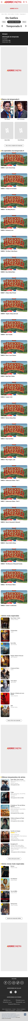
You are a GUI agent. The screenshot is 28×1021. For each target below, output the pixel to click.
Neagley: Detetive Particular (17, 655)
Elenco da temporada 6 (10, 99)
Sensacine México (12, 1004)
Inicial (2, 14)
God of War (13, 643)
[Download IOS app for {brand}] (12, 992)
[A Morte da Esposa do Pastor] (5, 823)
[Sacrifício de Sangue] (5, 836)
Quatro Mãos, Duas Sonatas (17, 779)
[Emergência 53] (5, 849)
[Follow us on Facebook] (6, 982)
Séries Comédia (11, 14)
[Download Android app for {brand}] (16, 992)
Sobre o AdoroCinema (6, 1009)
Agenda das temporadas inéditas (14, 918)
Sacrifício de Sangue (15, 831)
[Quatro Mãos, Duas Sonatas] (5, 785)
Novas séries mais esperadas (14, 720)
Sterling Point (14, 903)
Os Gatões (17, 14)
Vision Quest (14, 680)
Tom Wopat (7, 119)
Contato (14, 1009)
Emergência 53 (14, 844)
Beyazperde (19, 1002)
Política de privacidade (10, 1010)
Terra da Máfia (14, 891)
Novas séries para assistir (14, 858)
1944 (12, 705)
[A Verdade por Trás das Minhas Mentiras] (5, 810)
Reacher (12, 866)
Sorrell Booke (21, 140)
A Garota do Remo (15, 668)
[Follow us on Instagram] (14, 982)
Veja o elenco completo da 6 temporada (14, 145)
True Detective (14, 878)
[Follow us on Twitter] (10, 982)
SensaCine (5, 1002)
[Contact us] (22, 982)
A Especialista (14, 630)
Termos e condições (21, 1009)
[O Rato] (5, 798)
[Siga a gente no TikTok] (18, 982)
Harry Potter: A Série (15, 618)
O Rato (12, 792)
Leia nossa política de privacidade (11, 1018)
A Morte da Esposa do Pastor (17, 818)
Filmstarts (18, 1000)
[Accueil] (12, 2)
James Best (7, 140)
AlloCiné (5, 1000)
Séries (6, 14)
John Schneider (21, 119)
